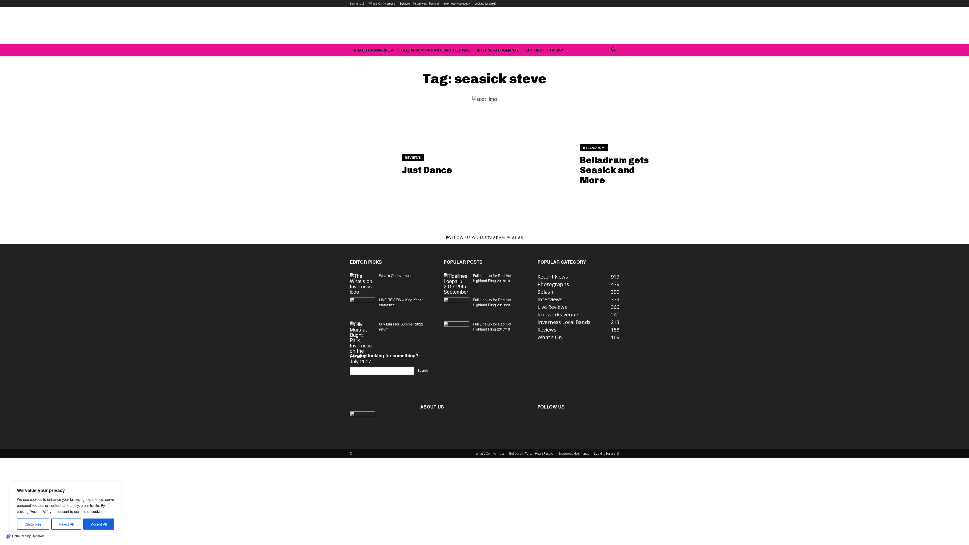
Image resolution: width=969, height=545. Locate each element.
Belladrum (594, 148)
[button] (613, 49)
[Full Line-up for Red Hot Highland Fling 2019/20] (456, 306)
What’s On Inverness (382, 3)
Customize (32, 524)
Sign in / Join (357, 3)
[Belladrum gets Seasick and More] (530, 165)
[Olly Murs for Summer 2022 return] (362, 342)
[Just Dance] (352, 165)
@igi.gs (514, 237)
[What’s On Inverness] (362, 283)
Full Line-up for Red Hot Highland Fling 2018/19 (492, 278)
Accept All (99, 524)
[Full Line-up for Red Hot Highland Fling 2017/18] (456, 330)
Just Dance (427, 170)
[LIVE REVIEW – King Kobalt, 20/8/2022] (362, 306)
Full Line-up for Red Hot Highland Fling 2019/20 (492, 302)
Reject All (66, 524)
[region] (65, 508)
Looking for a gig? (485, 3)
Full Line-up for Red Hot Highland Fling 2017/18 (492, 326)
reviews (413, 157)
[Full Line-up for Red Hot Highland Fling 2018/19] (456, 283)
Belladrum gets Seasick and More (614, 170)
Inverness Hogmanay (456, 3)
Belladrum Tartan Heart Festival (419, 3)
